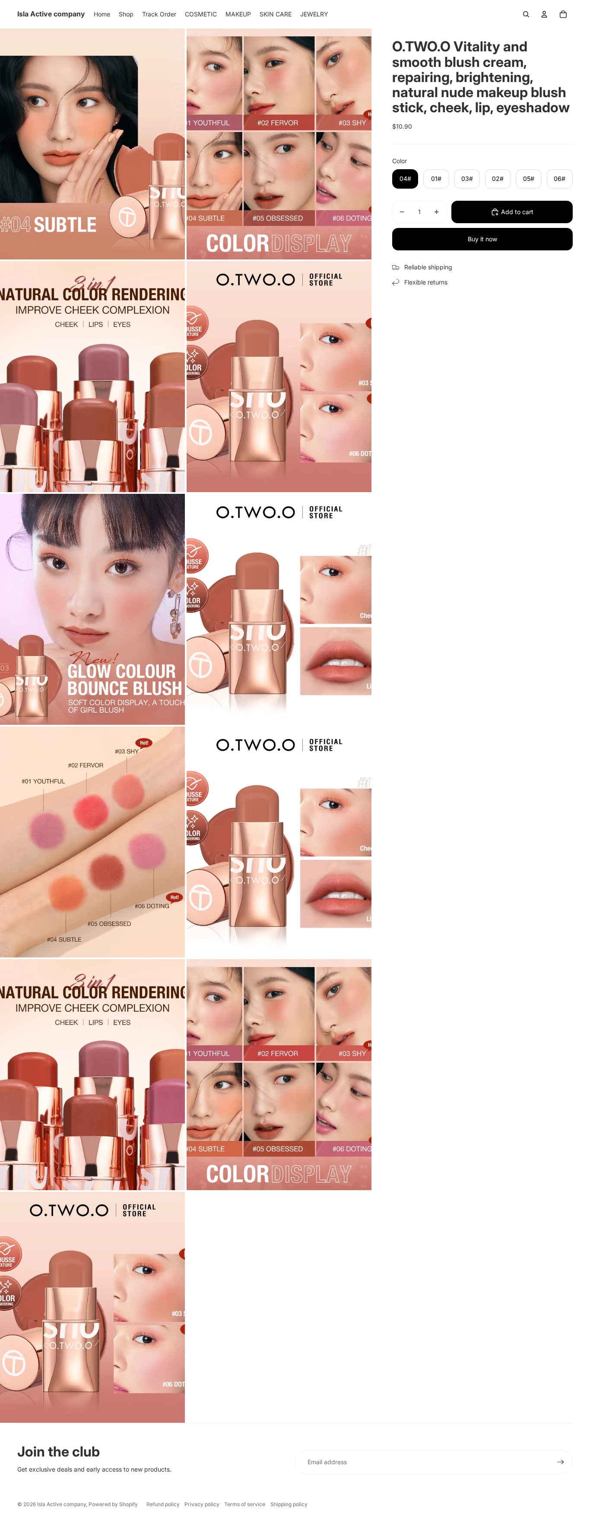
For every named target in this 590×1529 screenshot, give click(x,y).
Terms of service (244, 1504)
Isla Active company (61, 1504)
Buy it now (482, 239)
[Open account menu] (544, 14)
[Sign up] (560, 1462)
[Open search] (526, 14)
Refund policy (163, 1504)
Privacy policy (201, 1504)
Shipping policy (289, 1504)
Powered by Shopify (113, 1504)
